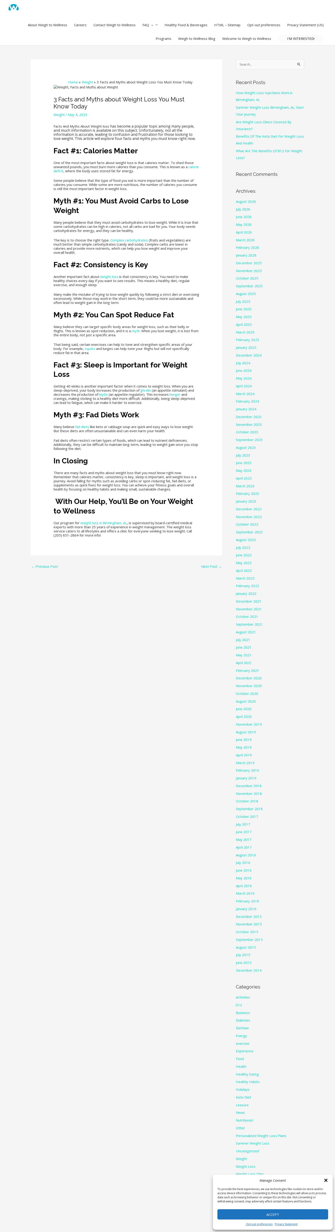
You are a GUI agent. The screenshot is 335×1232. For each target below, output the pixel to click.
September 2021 (249, 624)
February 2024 (247, 401)
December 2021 (249, 601)
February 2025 (247, 339)
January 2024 (246, 409)
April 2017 (244, 847)
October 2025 (247, 278)
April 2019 (244, 755)
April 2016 (244, 885)
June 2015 (244, 962)
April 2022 (244, 570)
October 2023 (247, 432)
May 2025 (244, 316)
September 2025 (249, 286)
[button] (326, 1180)
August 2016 (246, 855)
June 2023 (244, 462)
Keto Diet (243, 1097)
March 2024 (245, 393)
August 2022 (246, 539)
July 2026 (243, 209)
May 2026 (244, 224)
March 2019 (245, 762)
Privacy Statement (286, 1224)
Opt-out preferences (259, 1224)
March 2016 (245, 893)
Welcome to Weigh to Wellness (246, 38)
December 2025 (249, 263)
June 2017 (244, 831)
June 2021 (244, 647)
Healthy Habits (248, 1081)
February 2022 (247, 585)
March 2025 (245, 332)
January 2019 (246, 778)
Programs (163, 38)
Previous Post (44, 566)
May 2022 (244, 562)
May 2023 (244, 470)
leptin (103, 394)
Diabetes (243, 1020)
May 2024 (244, 378)
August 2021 (246, 632)
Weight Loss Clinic (250, 1174)
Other (240, 1128)
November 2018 (249, 793)
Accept (272, 1214)
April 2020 (244, 716)
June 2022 (244, 555)
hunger (175, 394)
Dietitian (242, 1028)
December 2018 (249, 785)
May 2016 (244, 878)
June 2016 (244, 870)
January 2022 (246, 593)
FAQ (145, 25)
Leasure (242, 1105)
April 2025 (244, 324)
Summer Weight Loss (252, 1143)
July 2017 (243, 824)
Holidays (243, 1089)
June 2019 (244, 739)
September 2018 (249, 808)
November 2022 (249, 516)
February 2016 (247, 901)
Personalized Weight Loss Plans (261, 1135)
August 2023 (246, 447)
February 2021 (247, 670)
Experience (244, 1051)
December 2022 (249, 509)
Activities (243, 997)
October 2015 (247, 931)
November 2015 (249, 924)
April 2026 (244, 232)
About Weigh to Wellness (47, 25)
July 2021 (243, 639)
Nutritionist (244, 1120)
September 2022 (249, 532)
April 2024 (244, 386)
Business (243, 1012)
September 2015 (249, 939)
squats (90, 348)
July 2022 (243, 547)
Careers (80, 25)
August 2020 (246, 701)
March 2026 (245, 240)
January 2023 (246, 501)
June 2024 (244, 370)
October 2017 (247, 816)
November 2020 (249, 685)
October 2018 (247, 801)
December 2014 (249, 970)
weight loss (109, 276)
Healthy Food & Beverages (186, 25)
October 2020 (247, 693)
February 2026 (247, 247)
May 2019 (244, 747)
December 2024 (249, 355)
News (240, 1112)
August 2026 (246, 201)
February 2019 (247, 770)
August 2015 (246, 947)
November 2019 (249, 724)
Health (241, 1066)
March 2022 (245, 578)
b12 (239, 1005)
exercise (242, 1043)
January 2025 (246, 347)
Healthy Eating (247, 1074)
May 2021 (244, 655)
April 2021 (244, 662)
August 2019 (246, 732)
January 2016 (246, 908)
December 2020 (249, 678)
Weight (59, 114)
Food (240, 1058)
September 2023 (249, 439)
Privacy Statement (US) (305, 25)
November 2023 (249, 424)
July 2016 (243, 862)
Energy (241, 1035)
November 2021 (249, 609)
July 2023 (243, 455)
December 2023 (249, 416)
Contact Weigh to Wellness (114, 25)
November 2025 (249, 270)
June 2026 (244, 216)
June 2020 (244, 708)
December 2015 (249, 916)
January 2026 (246, 255)
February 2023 (247, 493)
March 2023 (245, 486)
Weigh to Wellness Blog (196, 38)
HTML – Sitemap (227, 25)
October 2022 (247, 524)
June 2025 (244, 309)
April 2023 (244, 478)
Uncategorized (247, 1151)
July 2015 (243, 954)
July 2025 (243, 301)
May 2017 (244, 839)
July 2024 (243, 363)
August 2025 (246, 293)
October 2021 (247, 616)
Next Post (211, 566)
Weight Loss (245, 1166)
